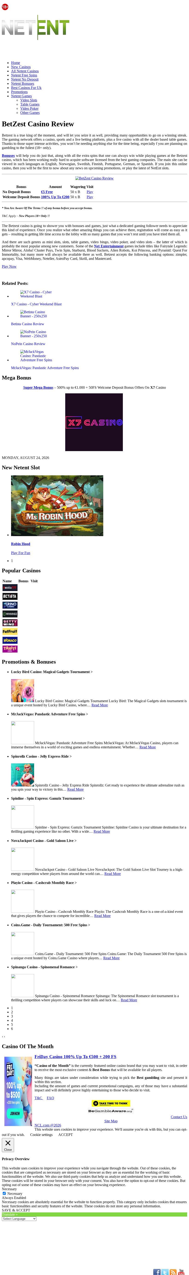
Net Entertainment (108, 246)
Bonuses (8, 156)
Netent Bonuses (22, 83)
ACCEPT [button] (65, 1135)
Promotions (19, 92)
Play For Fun (20, 553)
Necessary (14, 1194)
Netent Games (21, 96)
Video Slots (28, 100)
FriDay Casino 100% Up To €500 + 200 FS (75, 1056)
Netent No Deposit (24, 79)
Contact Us (179, 1117)
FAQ (50, 1098)
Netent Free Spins (24, 75)
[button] (37, 294)
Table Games (29, 104)
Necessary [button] (9, 1189)
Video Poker (29, 108)
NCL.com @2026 (48, 1125)
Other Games (30, 113)
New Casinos (21, 67)
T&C (39, 1098)
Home (15, 63)
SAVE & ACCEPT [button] (16, 1210)
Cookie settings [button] (41, 1135)
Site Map (111, 1121)
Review (24, 588)
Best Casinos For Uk (26, 88)
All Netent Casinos (25, 71)
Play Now (9, 266)
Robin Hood (20, 544)
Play (90, 192)
